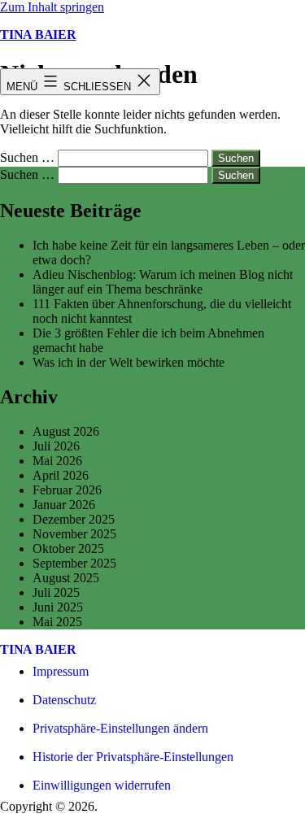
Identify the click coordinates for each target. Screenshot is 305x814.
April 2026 (61, 475)
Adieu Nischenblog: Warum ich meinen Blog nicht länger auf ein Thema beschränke (163, 282)
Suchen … (27, 157)
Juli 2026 (56, 446)
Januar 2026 (64, 504)
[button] (120, 728)
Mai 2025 (57, 622)
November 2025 (74, 534)
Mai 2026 (57, 461)
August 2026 (66, 431)
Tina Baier (38, 34)
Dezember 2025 (74, 519)
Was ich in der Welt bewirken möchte (128, 362)
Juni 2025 (58, 607)
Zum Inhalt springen (52, 7)
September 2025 (74, 563)
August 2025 (66, 578)
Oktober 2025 (68, 548)
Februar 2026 (67, 490)
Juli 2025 (56, 592)
